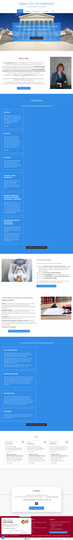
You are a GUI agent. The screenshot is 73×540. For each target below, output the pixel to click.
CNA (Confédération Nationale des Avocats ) (52, 538)
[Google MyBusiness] (36, 503)
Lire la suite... (18, 451)
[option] (24, 452)
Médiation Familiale (18, 78)
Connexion (68, 538)
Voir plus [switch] (6, 126)
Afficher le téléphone (52, 496)
